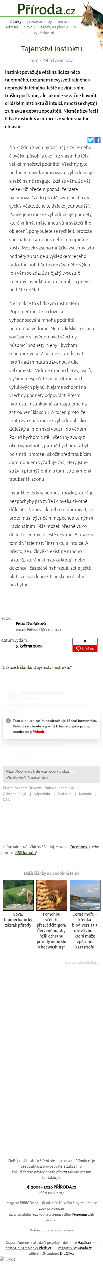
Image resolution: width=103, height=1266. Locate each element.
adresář (12, 27)
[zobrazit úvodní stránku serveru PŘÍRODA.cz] (51, 9)
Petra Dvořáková (31, 623)
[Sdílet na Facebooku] (97, 141)
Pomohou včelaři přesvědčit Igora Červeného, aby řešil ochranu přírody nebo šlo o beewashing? (51, 931)
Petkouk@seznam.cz (44, 629)
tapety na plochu (54, 27)
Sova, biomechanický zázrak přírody (18, 920)
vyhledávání (44, 33)
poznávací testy (39, 22)
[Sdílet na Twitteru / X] (91, 141)
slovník (29, 27)
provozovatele (54, 1166)
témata (64, 22)
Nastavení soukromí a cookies (52, 1230)
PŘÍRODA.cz (65, 1187)
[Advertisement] (47, 1062)
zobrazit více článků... (82, 962)
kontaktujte (51, 1178)
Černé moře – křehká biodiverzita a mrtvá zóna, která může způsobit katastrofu (85, 931)
